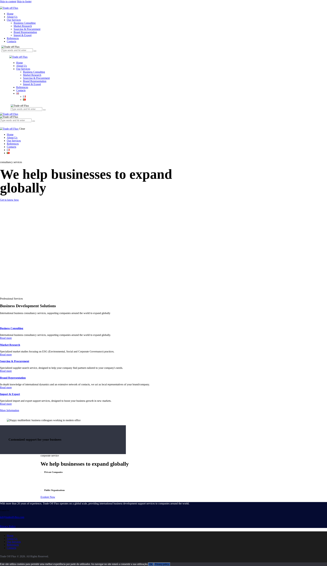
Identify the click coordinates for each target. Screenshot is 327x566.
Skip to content (8, 1)
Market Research (10, 344)
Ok (150, 564)
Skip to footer (24, 1)
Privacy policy (162, 564)
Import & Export (10, 394)
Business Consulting (11, 328)
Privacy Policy (8, 526)
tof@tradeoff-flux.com (12, 517)
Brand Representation (13, 377)
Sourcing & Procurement (14, 361)
